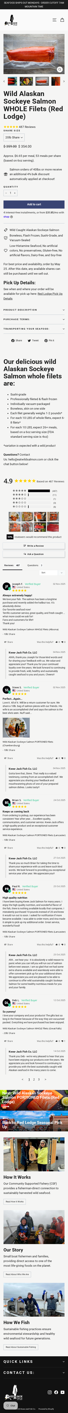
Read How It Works (15, 1201)
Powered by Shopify (46, 1409)
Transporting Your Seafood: (26, 329)
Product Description (20, 310)
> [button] (45, 1079)
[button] (58, 642)
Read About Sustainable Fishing (21, 1347)
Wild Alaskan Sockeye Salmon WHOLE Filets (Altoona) (30, 629)
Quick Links (18, 1362)
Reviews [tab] (8, 565)
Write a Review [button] (35, 545)
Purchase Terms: (16, 319)
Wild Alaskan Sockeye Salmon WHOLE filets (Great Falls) (32, 1028)
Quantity (10, 187)
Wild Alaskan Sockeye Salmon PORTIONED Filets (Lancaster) (34, 835)
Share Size (11, 130)
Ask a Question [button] (35, 554)
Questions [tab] (32, 565)
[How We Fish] (34, 1300)
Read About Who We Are (17, 1274)
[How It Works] (34, 1154)
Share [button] (10, 642)
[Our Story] (34, 1227)
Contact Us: (19, 1373)
